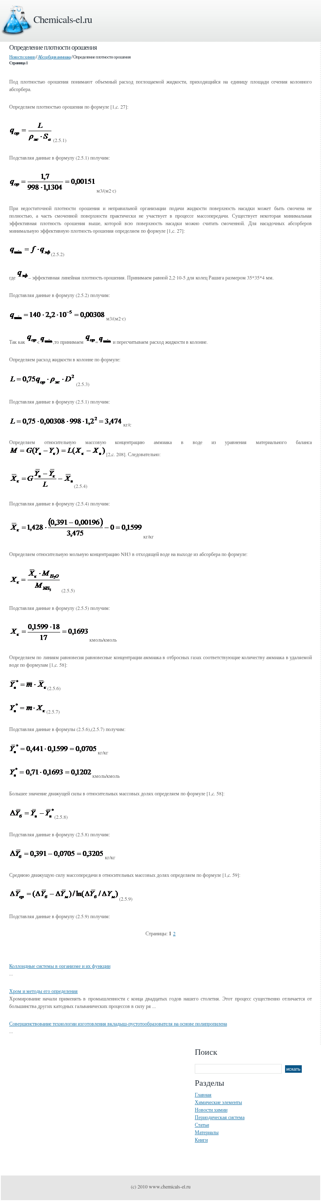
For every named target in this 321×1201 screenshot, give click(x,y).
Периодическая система (220, 1117)
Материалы (207, 1132)
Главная (203, 1094)
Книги (201, 1139)
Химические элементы (218, 1102)
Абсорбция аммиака (54, 56)
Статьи (202, 1124)
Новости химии (22, 56)
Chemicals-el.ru (62, 19)
